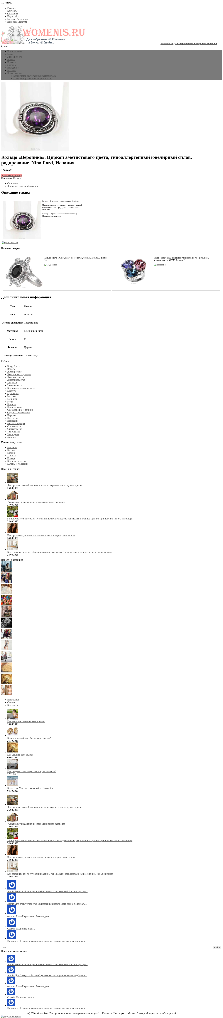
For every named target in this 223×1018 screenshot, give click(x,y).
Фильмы (11, 437)
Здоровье (12, 65)
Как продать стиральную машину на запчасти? (31, 771)
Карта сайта (13, 16)
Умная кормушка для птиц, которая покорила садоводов (36, 502)
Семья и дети (14, 426)
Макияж (11, 70)
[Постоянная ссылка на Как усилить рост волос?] (12, 752)
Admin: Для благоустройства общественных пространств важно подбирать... (47, 904)
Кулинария (13, 393)
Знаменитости (14, 56)
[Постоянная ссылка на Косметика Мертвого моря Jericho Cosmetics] (12, 785)
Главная (11, 8)
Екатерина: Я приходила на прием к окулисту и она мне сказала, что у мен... (47, 941)
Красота (11, 62)
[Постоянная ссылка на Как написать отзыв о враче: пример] (12, 718)
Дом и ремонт (14, 371)
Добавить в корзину (11, 175)
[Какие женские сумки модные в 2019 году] (6, 616)
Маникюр (12, 399)
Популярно (13, 699)
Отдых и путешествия (18, 412)
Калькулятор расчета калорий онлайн (32, 78)
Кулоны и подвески (17, 463)
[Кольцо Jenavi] (50, 265)
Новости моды (14, 51)
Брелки (11, 450)
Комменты (12, 705)
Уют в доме (13, 434)
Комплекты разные (17, 461)
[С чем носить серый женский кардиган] (6, 660)
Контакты (12, 11)
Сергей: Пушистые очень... (21, 928)
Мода (10, 54)
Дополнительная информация (22, 186)
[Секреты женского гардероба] (6, 582)
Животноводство (16, 380)
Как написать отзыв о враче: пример (26, 721)
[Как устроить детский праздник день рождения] (6, 604)
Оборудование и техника (20, 410)
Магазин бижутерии (17, 19)
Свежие (11, 702)
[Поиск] (2, 3)
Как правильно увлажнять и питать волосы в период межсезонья (41, 535)
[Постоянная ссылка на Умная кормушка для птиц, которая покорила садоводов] (12, 499)
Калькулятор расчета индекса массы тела (34, 76)
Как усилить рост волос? (20, 754)
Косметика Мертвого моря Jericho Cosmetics (30, 788)
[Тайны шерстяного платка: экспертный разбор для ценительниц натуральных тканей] (6, 571)
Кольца (17, 178)
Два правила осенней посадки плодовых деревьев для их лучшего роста (44, 485)
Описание (12, 183)
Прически (12, 420)
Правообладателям (17, 21)
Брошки (11, 453)
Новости (11, 404)
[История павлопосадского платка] (6, 638)
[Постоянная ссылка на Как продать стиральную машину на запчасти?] (12, 768)
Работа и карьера (16, 423)
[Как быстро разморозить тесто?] (6, 672)
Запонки (11, 455)
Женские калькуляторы (19, 374)
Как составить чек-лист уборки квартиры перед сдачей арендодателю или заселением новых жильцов (60, 552)
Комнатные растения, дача (21, 388)
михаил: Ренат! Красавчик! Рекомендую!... (29, 916)
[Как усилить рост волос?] (6, 683)
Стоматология (14, 429)
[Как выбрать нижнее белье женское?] (6, 694)
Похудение (13, 67)
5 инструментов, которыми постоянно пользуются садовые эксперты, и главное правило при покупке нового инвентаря (69, 518)
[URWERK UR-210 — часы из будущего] (6, 627)
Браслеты (12, 447)
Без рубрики (13, 366)
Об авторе (12, 13)
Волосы (11, 59)
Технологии (13, 431)
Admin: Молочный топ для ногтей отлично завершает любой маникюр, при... (47, 891)
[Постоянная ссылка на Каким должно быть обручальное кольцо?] (12, 735)
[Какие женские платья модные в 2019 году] (6, 649)
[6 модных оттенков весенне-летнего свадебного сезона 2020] (6, 593)
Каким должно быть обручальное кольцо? (29, 738)
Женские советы (15, 377)
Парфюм (11, 415)
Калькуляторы (14, 73)
